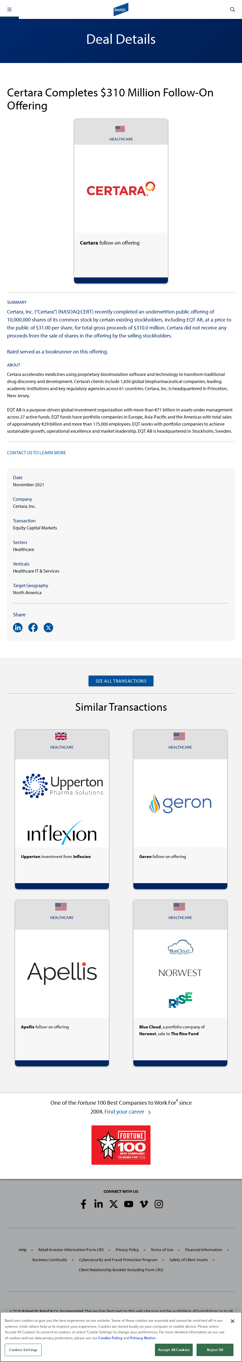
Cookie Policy (110, 1337)
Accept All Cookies (173, 1349)
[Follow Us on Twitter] (114, 1204)
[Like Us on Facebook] (83, 1204)
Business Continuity (49, 1259)
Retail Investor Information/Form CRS (71, 1249)
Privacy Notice (143, 1337)
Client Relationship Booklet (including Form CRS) (121, 1269)
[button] (9, 9)
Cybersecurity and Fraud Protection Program (118, 1259)
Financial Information (203, 1249)
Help (23, 1249)
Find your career (124, 1111)
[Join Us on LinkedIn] (98, 1204)
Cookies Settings (23, 1349)
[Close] (232, 1321)
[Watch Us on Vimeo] (144, 1204)
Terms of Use (162, 1249)
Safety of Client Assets (188, 1259)
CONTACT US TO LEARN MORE (36, 452)
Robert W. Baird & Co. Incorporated (52, 1311)
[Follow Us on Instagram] (159, 1204)
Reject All (215, 1349)
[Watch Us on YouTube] (129, 1204)
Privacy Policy (127, 1249)
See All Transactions (121, 681)
